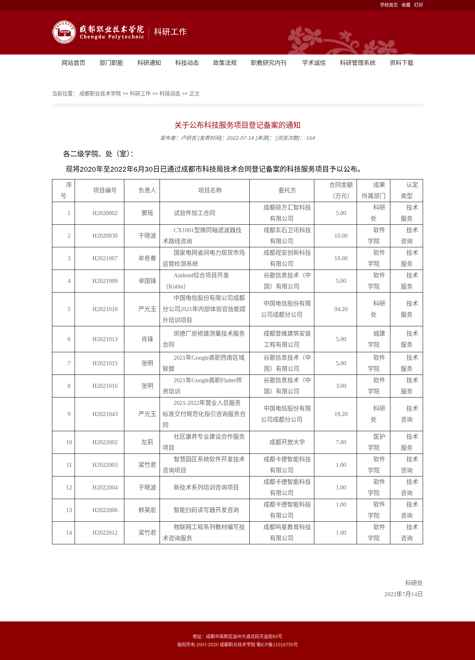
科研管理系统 (358, 63)
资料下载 (401, 63)
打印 (418, 5)
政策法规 (225, 63)
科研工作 (140, 93)
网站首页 (73, 63)
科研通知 (149, 63)
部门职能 (111, 63)
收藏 (406, 5)
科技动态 (187, 63)
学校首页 (389, 5)
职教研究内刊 (268, 63)
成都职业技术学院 (100, 93)
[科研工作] (237, 32)
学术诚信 (314, 63)
